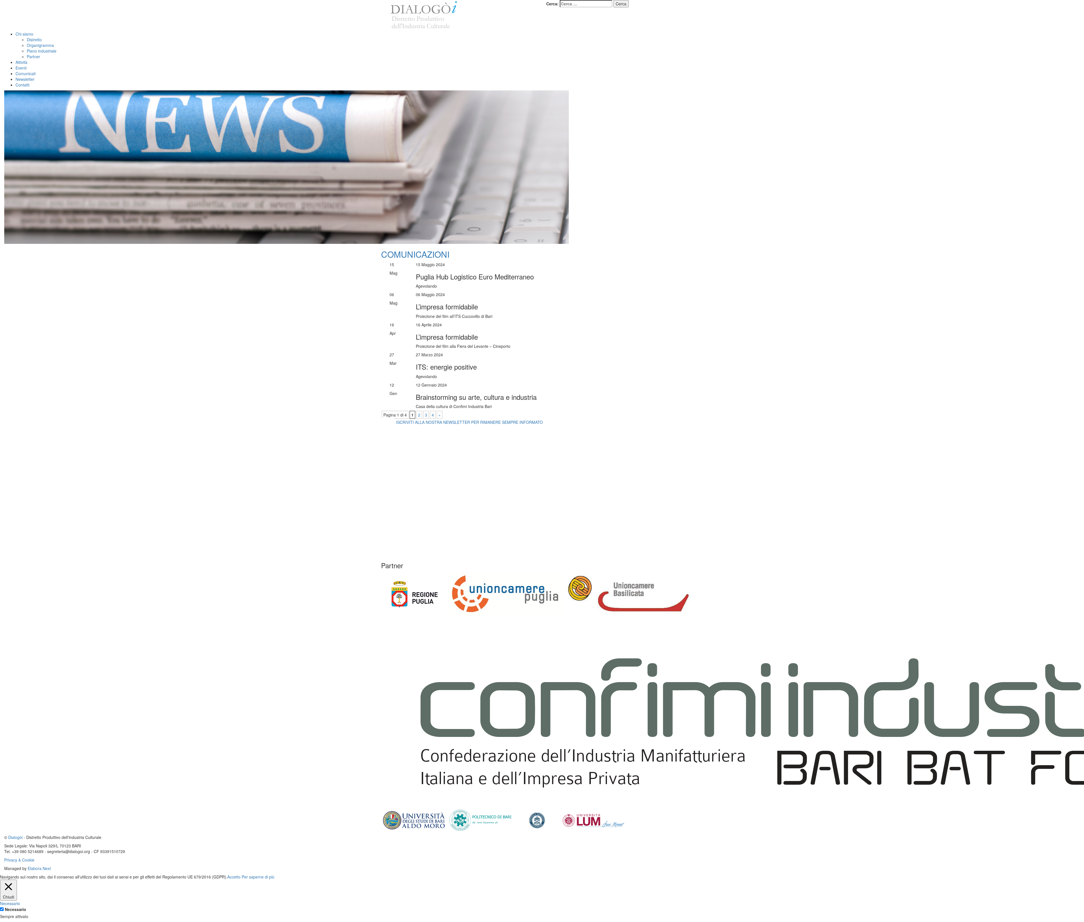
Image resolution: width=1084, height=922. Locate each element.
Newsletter (25, 79)
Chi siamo (24, 34)
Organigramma (40, 45)
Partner (33, 56)
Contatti (22, 85)
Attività (21, 62)
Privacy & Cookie (19, 860)
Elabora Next (39, 868)
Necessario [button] (10, 903)
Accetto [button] (234, 877)
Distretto (34, 39)
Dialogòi (15, 837)
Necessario (15, 909)
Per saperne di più (258, 877)
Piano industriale (41, 51)
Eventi (21, 68)
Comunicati (26, 73)
